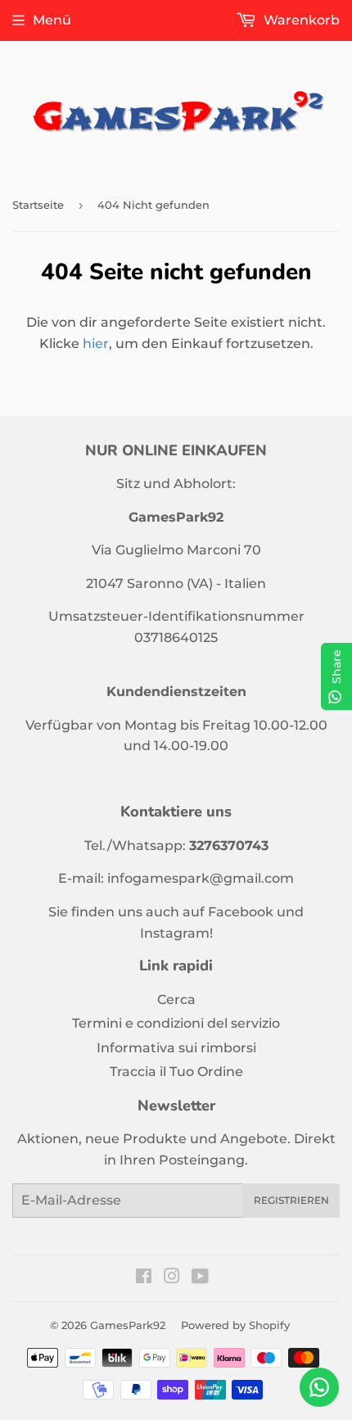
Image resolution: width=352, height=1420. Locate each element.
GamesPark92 (127, 1325)
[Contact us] (319, 1387)
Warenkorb (300, 20)
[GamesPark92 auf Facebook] (143, 1278)
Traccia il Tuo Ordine (176, 1071)
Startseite (38, 204)
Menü (52, 20)
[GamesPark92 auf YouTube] (200, 1278)
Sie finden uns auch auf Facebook (160, 912)
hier (96, 343)
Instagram (175, 933)
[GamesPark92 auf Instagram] (172, 1278)
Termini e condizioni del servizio (176, 1023)
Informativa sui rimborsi (176, 1048)
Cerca (176, 999)
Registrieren (291, 1200)
